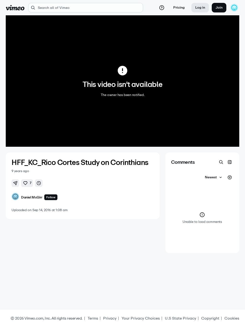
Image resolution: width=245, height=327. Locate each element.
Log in (200, 7)
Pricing (179, 7)
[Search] (221, 162)
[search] (85, 7)
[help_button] (162, 7)
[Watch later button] (39, 183)
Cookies (231, 318)
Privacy (110, 318)
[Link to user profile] (15, 197)
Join (219, 7)
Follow (51, 197)
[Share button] (15, 183)
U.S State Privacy (180, 318)
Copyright (210, 318)
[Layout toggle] (230, 162)
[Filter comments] (230, 177)
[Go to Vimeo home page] (15, 7)
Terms (93, 318)
